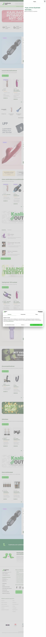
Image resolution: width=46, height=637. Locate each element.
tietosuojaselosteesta (10, 321)
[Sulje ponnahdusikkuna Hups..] (45, 1)
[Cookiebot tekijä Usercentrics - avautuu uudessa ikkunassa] (39, 311)
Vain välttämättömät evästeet (9, 324)
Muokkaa (22, 324)
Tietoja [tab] (36, 314)
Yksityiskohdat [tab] (23, 314)
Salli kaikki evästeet (36, 324)
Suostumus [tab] (9, 314)
